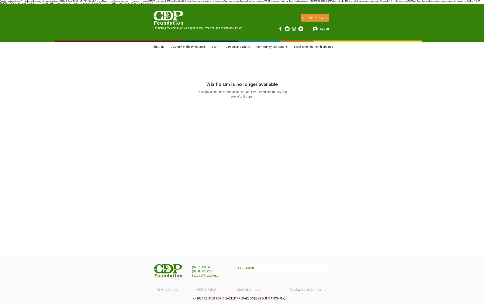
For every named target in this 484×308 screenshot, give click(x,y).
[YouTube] (287, 28)
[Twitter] (300, 28)
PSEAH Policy (206, 290)
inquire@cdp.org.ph (206, 275)
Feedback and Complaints (307, 290)
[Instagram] (294, 28)
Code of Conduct (249, 290)
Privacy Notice (167, 290)
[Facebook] (280, 28)
